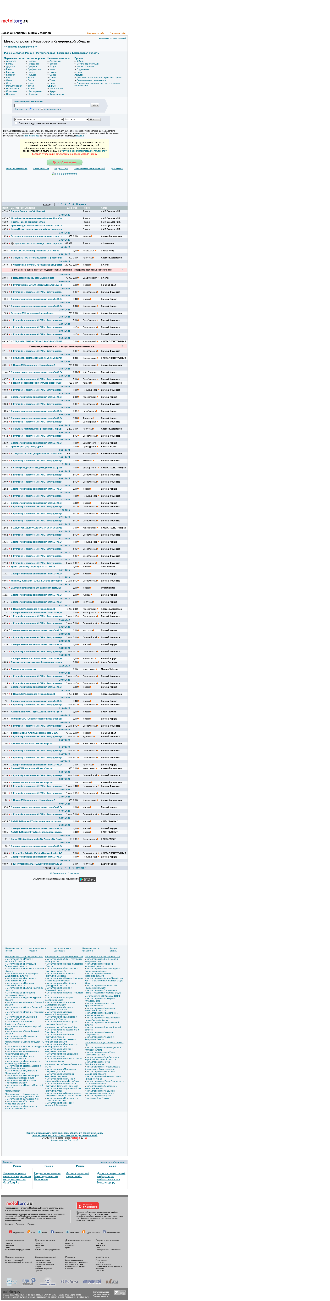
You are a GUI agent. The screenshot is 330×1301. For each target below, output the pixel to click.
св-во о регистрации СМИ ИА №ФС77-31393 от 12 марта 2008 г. (53, 1295)
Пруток (31, 72)
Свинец (53, 77)
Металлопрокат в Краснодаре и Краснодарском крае (61, 1055)
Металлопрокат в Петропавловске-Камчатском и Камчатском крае (103, 1068)
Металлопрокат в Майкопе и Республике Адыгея (59, 1035)
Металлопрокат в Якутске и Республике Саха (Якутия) (99, 1096)
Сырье (51, 85)
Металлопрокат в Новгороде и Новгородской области (20, 1081)
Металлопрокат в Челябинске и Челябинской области (101, 986)
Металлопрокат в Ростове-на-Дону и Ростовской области (63, 1059)
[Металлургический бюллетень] (92, 1285)
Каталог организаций (14, 1260)
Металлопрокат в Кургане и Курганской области (99, 965)
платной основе (31, 136)
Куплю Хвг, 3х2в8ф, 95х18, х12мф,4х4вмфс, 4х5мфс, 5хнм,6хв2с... (38, 853)
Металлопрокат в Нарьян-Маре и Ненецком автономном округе (22, 1076)
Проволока (33, 63)
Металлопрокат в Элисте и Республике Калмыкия (59, 1050)
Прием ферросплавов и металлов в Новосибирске (38, 383)
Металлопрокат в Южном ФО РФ (61, 1027)
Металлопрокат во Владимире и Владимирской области (21, 974)
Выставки (100, 1268)
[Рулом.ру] (69, 1285)
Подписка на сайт (95, 33)
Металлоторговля (14, 1257)
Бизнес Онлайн (113, 1232)
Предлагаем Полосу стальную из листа (33, 278)
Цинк (52, 83)
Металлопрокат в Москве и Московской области (19, 960)
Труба (31, 85)
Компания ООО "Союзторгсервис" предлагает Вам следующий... (36, 719)
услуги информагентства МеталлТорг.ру (84, 150)
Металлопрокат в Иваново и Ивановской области (19, 984)
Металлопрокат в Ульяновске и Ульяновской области (61, 1018)
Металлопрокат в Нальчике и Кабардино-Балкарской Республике (62, 1080)
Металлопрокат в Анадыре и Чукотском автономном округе (100, 1092)
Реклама (31, 1224)
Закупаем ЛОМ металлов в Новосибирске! (32, 313)
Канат (9, 69)
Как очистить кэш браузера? (64, 1140)
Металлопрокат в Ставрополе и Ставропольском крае (61, 1099)
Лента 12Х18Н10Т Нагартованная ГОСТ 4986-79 (35, 251)
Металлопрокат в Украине (37, 949)
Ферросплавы (57, 94)
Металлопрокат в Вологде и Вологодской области (19, 1057)
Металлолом (56, 88)
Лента (9, 80)
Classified (8, 1162)
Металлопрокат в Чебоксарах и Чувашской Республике (61, 1022)
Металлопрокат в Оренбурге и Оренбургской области (60, 984)
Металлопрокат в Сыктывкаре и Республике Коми (101, 960)
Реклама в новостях (74, 1264)
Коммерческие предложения (17, 1250)
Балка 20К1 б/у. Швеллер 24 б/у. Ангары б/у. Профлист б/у (36, 839)
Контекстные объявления (76, 1262)
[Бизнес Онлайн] (48, 1285)
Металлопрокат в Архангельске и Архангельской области (22, 1052)
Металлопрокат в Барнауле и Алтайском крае (100, 999)
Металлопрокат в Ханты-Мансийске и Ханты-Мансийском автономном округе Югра (104, 980)
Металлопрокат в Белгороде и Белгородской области (20, 965)
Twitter (44, 1232)
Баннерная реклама (74, 1260)
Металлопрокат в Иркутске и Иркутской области (99, 1004)
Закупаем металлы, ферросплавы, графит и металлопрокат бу (38, 453)
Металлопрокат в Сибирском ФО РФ (102, 996)
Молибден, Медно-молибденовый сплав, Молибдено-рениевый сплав (36, 218)
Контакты (9, 1224)
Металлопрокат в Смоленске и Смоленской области (21, 1018)
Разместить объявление (112, 1162)
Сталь (31, 83)
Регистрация (101, 1260)
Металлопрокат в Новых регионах (21, 1094)
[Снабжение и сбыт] (12, 1285)
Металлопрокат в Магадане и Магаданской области (100, 1072)
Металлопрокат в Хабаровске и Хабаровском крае (101, 1087)
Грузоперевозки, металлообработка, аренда (99, 77)
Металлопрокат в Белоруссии (62, 949)
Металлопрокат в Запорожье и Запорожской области (21, 1107)
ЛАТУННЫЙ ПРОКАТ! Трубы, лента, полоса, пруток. (36, 712)
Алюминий (55, 61)
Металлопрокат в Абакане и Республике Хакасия (99, 1038)
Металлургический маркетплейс (77, 1175)
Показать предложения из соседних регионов (42, 123)
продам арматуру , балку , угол (27, 446)
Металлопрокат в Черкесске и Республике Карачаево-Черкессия (61, 1084)
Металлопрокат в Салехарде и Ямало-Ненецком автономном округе (103, 991)
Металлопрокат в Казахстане (90, 949)
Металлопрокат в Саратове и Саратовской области (60, 1003)
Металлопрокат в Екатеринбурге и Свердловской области (102, 969)
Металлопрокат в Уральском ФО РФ (102, 956)
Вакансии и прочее (43, 1268)
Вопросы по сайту (103, 1264)
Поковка (10, 94)
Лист (8, 83)
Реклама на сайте (118, 33)
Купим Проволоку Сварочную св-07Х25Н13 (33, 566)
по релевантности (53, 109)
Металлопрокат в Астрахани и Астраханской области (60, 1040)
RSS (33, 1232)
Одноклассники (93, 1232)
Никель (53, 72)
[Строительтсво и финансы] (112, 1285)
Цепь (79, 72)
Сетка (31, 80)
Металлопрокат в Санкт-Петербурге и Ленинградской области (24, 1047)
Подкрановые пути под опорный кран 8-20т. (35, 733)
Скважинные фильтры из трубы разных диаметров (38, 265)
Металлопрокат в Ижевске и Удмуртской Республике (59, 1013)
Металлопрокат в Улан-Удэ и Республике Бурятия (100, 1053)
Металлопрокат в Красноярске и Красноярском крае (101, 1014)
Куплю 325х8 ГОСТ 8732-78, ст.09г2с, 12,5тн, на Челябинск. (40, 243)
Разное (17, 1166)
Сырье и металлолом (107, 1240)
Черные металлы (14, 58)
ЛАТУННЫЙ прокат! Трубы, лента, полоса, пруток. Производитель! (36, 821)
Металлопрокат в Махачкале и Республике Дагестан (60, 1070)
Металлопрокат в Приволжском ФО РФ (64, 956)
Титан (52, 80)
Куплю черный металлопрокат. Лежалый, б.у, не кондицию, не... (38, 285)
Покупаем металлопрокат (24, 669)
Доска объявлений (45, 1257)
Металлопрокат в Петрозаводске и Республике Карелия (23, 1067)
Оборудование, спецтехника (91, 80)
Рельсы (32, 74)
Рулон (31, 77)
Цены (7, 1247)
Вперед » (81, 204)
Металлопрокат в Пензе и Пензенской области (58, 989)
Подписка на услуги (101, 1294)
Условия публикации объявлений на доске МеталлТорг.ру (64, 153)
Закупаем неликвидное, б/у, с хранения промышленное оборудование (36, 588)
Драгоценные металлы (78, 1240)
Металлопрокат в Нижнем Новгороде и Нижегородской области (64, 979)
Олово (53, 74)
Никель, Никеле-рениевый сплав (28, 222)
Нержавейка (12, 88)
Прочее (78, 58)
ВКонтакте (74, 1232)
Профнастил (34, 69)
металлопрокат (35, 58)
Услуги (78, 74)
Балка (9, 63)
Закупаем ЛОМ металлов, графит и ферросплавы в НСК (38, 258)
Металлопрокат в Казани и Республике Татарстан (59, 1008)
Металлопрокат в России (13, 949)
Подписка (20, 1224)
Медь (52, 69)
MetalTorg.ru (102, 1257)
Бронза (53, 63)
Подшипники (82, 69)
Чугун (53, 91)
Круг (8, 77)
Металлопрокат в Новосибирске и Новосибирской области (102, 1019)
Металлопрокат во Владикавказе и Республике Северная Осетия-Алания (63, 1094)
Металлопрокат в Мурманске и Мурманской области (21, 1072)
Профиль (32, 66)
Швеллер (32, 94)
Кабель (80, 61)
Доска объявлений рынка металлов (26, 32)
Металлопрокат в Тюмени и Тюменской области (99, 974)
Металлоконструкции (87, 63)
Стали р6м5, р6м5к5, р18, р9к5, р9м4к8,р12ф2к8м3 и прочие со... (38, 468)
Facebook (58, 1232)
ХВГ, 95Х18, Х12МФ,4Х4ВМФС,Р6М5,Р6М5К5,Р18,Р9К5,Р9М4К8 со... (38, 341)
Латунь (53, 66)
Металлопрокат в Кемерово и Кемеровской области (100, 1009)
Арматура (11, 61)
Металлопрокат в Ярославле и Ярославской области (21, 1037)
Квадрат (10, 74)
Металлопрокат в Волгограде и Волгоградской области (61, 1045)
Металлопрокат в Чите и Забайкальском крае (98, 1063)
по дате (36, 109)
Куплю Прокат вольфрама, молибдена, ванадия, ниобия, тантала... (36, 229)
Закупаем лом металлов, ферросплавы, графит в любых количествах (36, 236)
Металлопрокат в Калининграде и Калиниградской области (22, 1062)
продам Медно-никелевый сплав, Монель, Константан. (36, 225)
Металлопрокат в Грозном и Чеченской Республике (59, 1104)
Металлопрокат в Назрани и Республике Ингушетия (59, 1075)
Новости (8, 1243)
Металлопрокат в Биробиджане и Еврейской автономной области (102, 1058)
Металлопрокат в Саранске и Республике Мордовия (60, 974)
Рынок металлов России (19, 52)
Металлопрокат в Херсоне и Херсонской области (19, 1102)
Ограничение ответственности (109, 1266)
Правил (80, 136)
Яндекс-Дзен (18, 1232)
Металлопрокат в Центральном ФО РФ (24, 956)
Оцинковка (11, 91)
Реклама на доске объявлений (112, 38)
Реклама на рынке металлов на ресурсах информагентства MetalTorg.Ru (17, 1178)
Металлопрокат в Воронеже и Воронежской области (20, 979)
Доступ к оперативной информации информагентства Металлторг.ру (111, 1178)
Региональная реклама (75, 1266)
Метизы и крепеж (85, 66)
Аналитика (9, 1245)
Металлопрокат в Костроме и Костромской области (20, 994)
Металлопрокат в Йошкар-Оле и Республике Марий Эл (61, 969)
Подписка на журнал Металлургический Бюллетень (47, 1176)
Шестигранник (35, 91)
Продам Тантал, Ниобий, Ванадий (28, 211)
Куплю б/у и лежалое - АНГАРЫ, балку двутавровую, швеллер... (38, 292)
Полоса (32, 61)
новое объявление (64, 873)
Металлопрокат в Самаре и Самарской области (59, 998)
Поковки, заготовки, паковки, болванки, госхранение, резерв (36, 662)
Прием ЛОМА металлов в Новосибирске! (34, 365)
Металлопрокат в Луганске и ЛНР (23, 1099)
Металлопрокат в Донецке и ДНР (23, 1096)
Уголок (31, 88)
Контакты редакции (101, 1292)
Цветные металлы (58, 58)
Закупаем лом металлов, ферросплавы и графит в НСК (38, 429)
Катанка (10, 72)
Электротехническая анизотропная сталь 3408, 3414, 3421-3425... (36, 299)
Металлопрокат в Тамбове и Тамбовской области (19, 1022)
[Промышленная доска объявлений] (29, 1285)
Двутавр (10, 66)
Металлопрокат (14, 85)
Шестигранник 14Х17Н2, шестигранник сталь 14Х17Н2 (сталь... (38, 864)
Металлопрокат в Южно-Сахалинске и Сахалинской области (104, 1082)
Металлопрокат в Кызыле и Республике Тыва (99, 1033)
